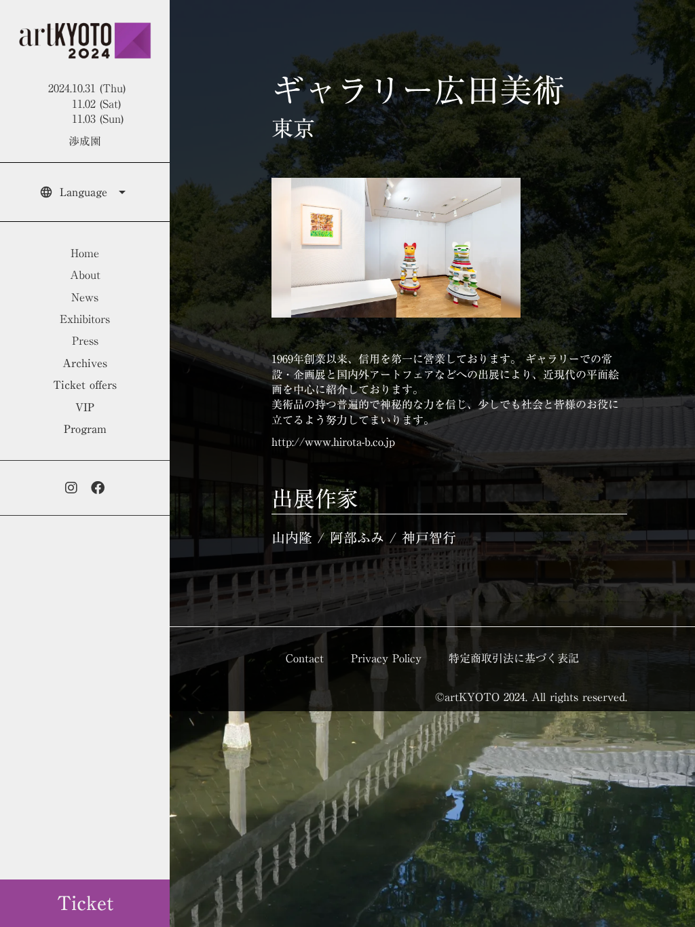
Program (85, 429)
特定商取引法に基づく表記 (514, 658)
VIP (84, 407)
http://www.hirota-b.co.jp (333, 441)
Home (85, 253)
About (85, 275)
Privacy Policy (386, 658)
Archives (84, 363)
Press (85, 341)
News (84, 297)
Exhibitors (85, 319)
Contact (305, 658)
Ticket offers (85, 385)
